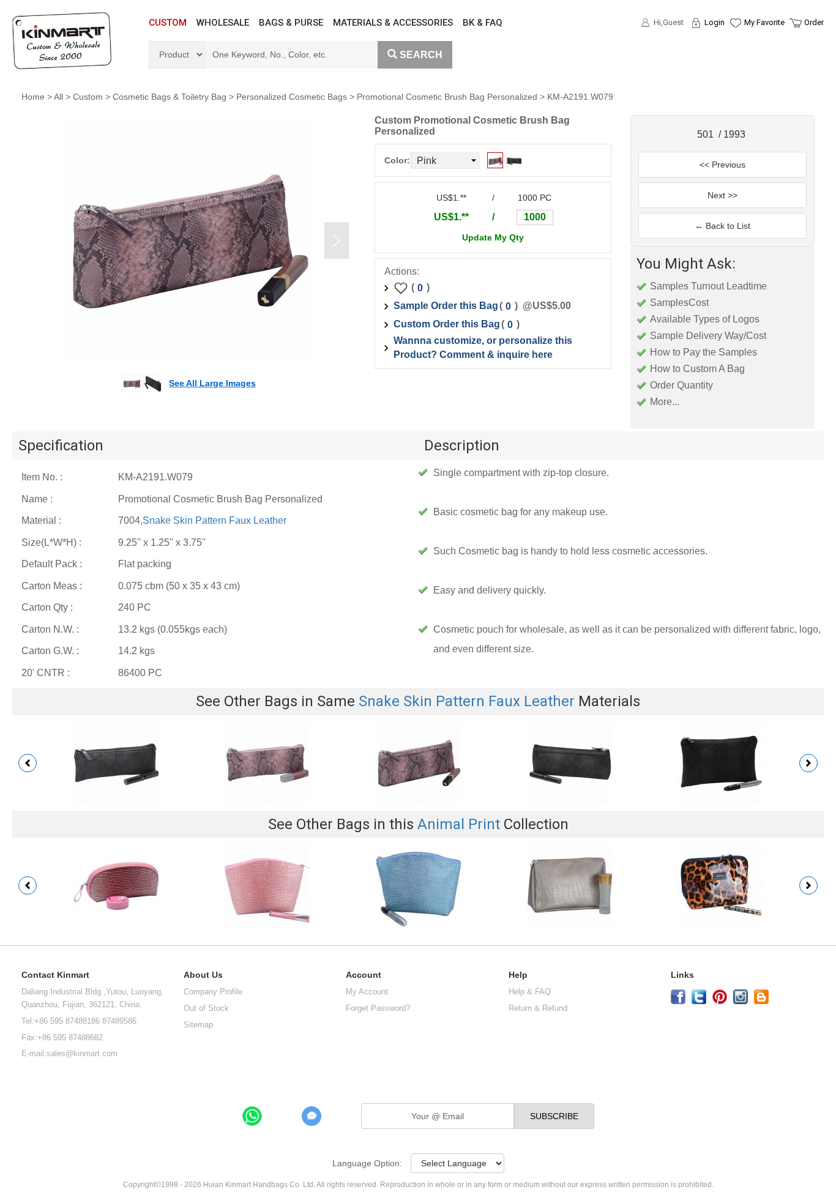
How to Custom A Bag (697, 368)
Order (814, 22)
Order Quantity (681, 385)
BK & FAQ (482, 22)
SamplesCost (679, 302)
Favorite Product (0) (735, 44)
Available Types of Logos (704, 319)
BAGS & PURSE (291, 22)
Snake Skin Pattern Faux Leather (214, 520)
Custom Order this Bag (447, 324)
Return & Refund (538, 1008)
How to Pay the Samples (703, 352)
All (58, 97)
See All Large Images (212, 383)
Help (518, 975)
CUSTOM (168, 22)
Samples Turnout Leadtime (708, 286)
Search (421, 55)
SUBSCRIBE (554, 1116)
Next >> (722, 195)
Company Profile (213, 991)
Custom (88, 97)
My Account (367, 991)
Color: (397, 160)
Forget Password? (378, 1008)
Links (682, 975)
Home (33, 97)
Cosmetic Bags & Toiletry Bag (169, 97)
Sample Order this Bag (446, 305)
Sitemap (198, 1024)
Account (363, 975)
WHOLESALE (222, 22)
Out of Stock (206, 1008)
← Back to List (722, 226)
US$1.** (451, 217)
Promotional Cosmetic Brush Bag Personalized (447, 97)
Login (714, 22)
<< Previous (722, 164)
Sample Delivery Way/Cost (708, 335)
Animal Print (458, 824)
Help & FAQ (530, 991)
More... (664, 402)
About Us (203, 975)
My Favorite (764, 22)
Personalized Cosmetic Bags (291, 97)
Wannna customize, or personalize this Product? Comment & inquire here (483, 347)
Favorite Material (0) (735, 61)
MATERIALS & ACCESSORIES (393, 22)
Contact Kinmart (55, 975)
